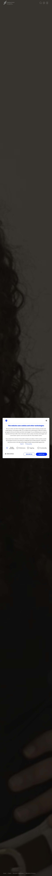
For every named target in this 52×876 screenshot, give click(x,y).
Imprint (22, 444)
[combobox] (46, 420)
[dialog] (26, 438)
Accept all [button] (41, 454)
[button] (9, 454)
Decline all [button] (29, 454)
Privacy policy (28, 444)
